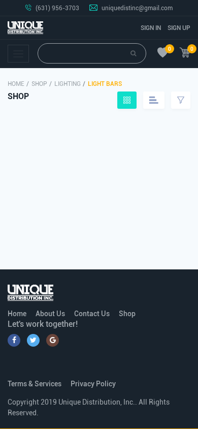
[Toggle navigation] (18, 54)
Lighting (67, 83)
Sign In (151, 28)
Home (16, 83)
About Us (50, 314)
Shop (39, 83)
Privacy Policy (93, 384)
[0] (162, 53)
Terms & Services (34, 384)
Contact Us (92, 314)
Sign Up (179, 28)
